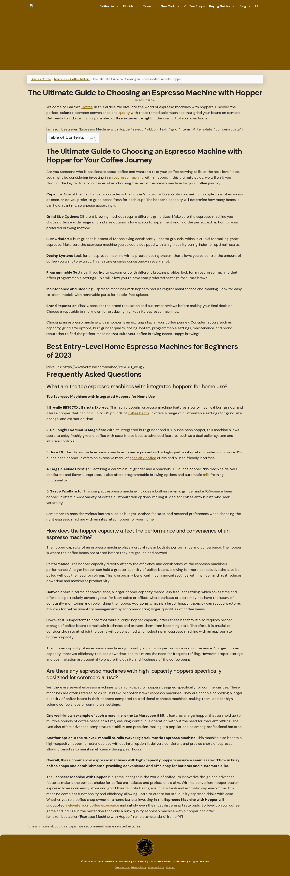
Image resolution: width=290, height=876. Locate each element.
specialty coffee (143, 458)
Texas (147, 6)
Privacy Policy (138, 867)
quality (124, 112)
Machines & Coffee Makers (72, 79)
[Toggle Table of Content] (90, 137)
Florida (128, 6)
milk (206, 474)
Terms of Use (122, 867)
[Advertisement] (145, 42)
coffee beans (138, 413)
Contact (170, 867)
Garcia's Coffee (41, 79)
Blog (242, 6)
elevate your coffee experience (93, 805)
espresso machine (128, 177)
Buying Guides (219, 6)
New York (168, 6)
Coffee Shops (194, 6)
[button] (256, 6)
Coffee (87, 107)
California (106, 6)
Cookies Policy (156, 867)
